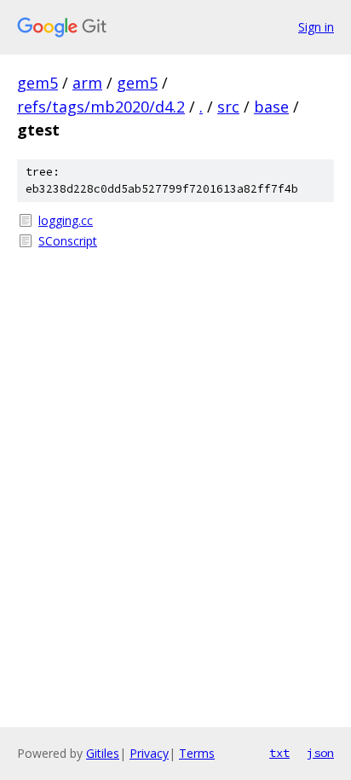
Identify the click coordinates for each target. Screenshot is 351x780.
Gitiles (102, 753)
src (228, 106)
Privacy (149, 753)
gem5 (37, 82)
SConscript (67, 241)
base (271, 106)
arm (87, 82)
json (320, 752)
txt (279, 752)
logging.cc (65, 220)
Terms (197, 753)
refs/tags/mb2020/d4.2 (101, 106)
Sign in (316, 27)
